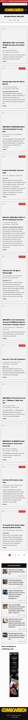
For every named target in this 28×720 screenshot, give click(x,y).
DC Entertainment (18, 276)
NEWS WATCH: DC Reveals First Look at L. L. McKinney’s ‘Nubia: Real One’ (14, 400)
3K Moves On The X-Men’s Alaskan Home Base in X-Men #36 (16, 571)
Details (4, 61)
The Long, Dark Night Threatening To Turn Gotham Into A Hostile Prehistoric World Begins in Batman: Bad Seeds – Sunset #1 (16, 608)
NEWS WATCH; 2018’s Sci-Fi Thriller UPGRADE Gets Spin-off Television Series (13, 45)
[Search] (26, 4)
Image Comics (17, 362)
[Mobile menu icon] (26, 10)
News (4, 50)
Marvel (15, 87)
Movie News (6, 134)
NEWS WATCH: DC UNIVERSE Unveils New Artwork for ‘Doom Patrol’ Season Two (14, 443)
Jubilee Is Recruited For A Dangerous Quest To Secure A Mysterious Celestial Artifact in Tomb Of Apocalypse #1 (16, 594)
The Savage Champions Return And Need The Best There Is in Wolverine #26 (15, 582)
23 (24, 555)
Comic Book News (7, 327)
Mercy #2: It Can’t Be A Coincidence (14, 359)
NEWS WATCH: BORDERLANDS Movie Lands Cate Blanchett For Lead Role (14, 129)
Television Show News (11, 50)
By (7, 52)
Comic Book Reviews (8, 87)
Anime (4, 175)
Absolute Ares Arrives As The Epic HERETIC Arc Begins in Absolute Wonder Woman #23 (16, 636)
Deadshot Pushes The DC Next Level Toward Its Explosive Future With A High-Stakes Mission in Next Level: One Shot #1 (16, 623)
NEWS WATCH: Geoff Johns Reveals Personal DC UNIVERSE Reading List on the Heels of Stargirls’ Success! (14, 322)
